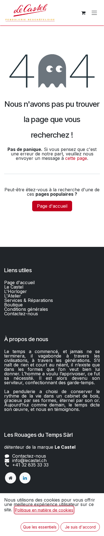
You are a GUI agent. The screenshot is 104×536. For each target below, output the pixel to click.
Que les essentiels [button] (40, 527)
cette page (76, 158)
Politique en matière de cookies (44, 510)
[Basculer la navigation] (94, 13)
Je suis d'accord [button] (80, 527)
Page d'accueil (52, 206)
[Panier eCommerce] (83, 12)
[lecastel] (10, 477)
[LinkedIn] (25, 477)
